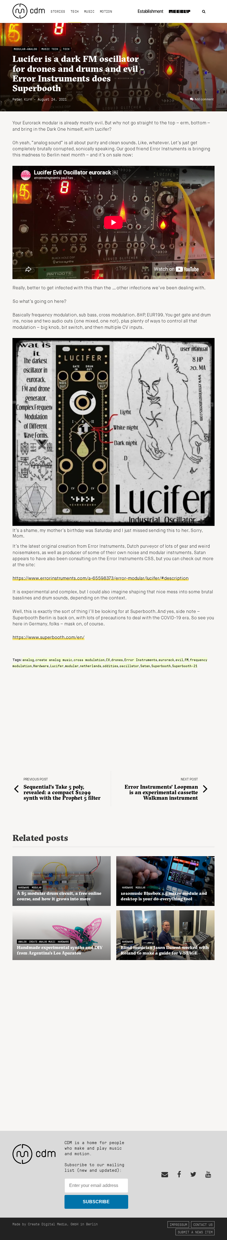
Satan (145, 666)
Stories (58, 11)
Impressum (178, 1224)
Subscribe (96, 1201)
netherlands (90, 666)
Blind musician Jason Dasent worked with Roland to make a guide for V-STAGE (165, 950)
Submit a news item (195, 1231)
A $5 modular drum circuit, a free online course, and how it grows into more (59, 895)
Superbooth (161, 666)
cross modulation (89, 659)
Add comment (204, 99)
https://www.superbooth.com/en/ (48, 638)
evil (179, 659)
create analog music (53, 659)
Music (89, 11)
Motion (106, 11)
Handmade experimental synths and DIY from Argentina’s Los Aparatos (60, 950)
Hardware (41, 666)
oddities (110, 666)
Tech (75, 11)
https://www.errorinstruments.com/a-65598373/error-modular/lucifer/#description (100, 578)
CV (108, 659)
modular (72, 666)
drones (117, 659)
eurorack (166, 659)
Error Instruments (140, 659)
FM (187, 659)
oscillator (129, 666)
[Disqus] (113, 1042)
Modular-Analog (25, 49)
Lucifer (57, 666)
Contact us (203, 1224)
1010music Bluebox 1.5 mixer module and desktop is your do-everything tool (164, 895)
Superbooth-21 (184, 666)
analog (28, 659)
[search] (204, 12)
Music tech (50, 49)
